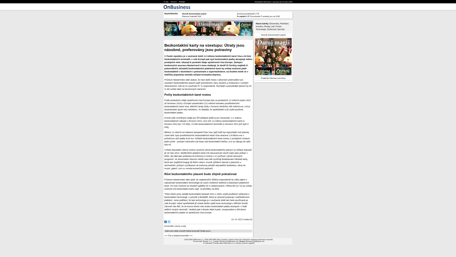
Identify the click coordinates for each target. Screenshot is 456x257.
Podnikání (284, 24)
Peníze (279, 26)
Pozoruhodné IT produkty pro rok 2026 (258, 16)
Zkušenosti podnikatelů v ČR (248, 14)
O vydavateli (207, 243)
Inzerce (174, 2)
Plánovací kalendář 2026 (191, 16)
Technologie (261, 29)
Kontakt (182, 2)
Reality (267, 26)
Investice (259, 26)
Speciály (281, 29)
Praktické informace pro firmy (273, 78)
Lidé (273, 26)
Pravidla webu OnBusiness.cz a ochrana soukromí (230, 243)
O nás (166, 2)
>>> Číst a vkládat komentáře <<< (178, 236)
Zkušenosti (271, 29)
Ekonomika (274, 24)
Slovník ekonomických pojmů (273, 35)
